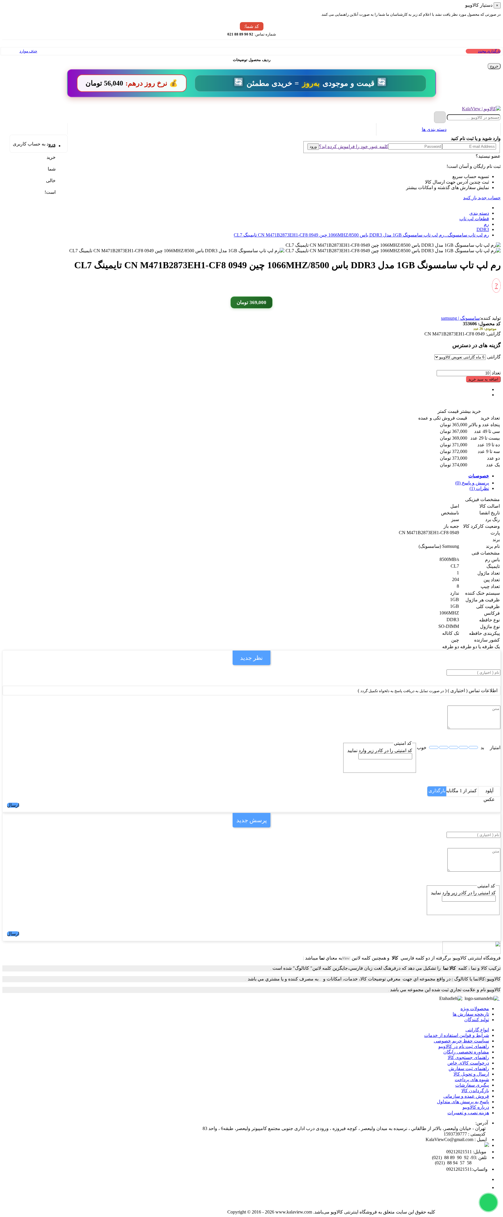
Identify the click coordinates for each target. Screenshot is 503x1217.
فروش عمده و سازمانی (466, 1096)
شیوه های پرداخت (472, 1079)
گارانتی (494, 356)
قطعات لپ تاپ (474, 218)
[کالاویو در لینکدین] (456, 1205)
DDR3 (483, 229)
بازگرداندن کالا (475, 1090)
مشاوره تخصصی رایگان (466, 1051)
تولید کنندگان (476, 1019)
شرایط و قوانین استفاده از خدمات (456, 1035)
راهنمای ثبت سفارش (469, 1068)
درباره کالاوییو (476, 1107)
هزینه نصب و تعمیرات (468, 1112)
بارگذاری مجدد (489, 51)
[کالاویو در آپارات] (469, 1205)
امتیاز (495, 747)
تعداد (496, 372)
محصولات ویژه (475, 1008)
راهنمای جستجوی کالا (468, 1057)
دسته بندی (479, 213)
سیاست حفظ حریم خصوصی (461, 1040)
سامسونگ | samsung (460, 318)
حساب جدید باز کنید (482, 197)
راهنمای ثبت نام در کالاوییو (463, 1046)
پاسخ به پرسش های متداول (463, 1101)
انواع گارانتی (477, 1029)
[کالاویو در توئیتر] (443, 1205)
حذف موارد (28, 51)
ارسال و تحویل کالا (471, 1074)
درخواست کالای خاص (468, 1062)
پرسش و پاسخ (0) (472, 482)
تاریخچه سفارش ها (471, 1014)
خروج (494, 66)
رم (486, 224)
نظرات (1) (479, 488)
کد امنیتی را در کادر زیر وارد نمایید (379, 750)
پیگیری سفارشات (472, 1085)
